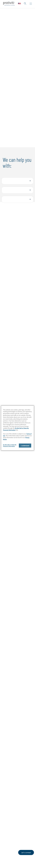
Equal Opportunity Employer (9, 852)
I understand (25, 445)
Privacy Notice (7, 841)
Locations (7, 806)
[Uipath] (9, 668)
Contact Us (7, 794)
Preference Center (10, 811)
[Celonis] (23, 668)
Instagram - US (5, 832)
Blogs (29, 832)
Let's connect (26, 853)
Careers (6, 789)
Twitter (14, 832)
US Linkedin (9, 832)
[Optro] (9, 658)
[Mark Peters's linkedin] (25, 746)
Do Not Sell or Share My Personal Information (16, 429)
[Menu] (31, 4)
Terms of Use (17, 841)
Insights (6, 800)
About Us (7, 783)
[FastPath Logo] (9, 676)
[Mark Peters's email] (21, 746)
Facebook (19, 832)
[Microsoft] (23, 657)
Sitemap (6, 817)
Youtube (24, 832)
